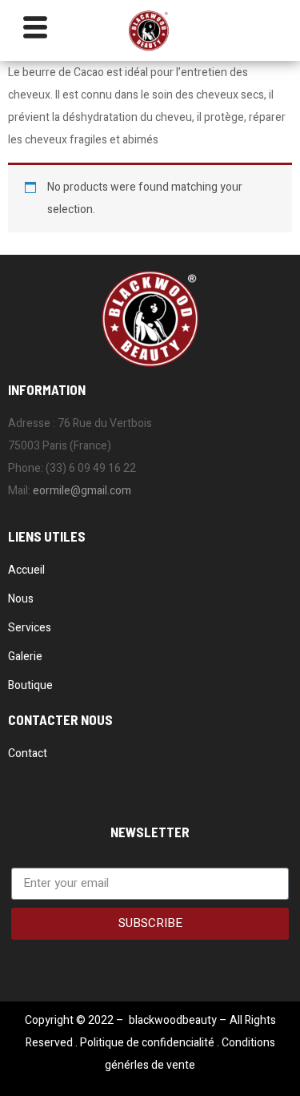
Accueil (26, 570)
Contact (27, 753)
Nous (21, 598)
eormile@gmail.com (82, 490)
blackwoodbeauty (173, 1020)
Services (29, 627)
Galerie (25, 656)
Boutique (30, 685)
